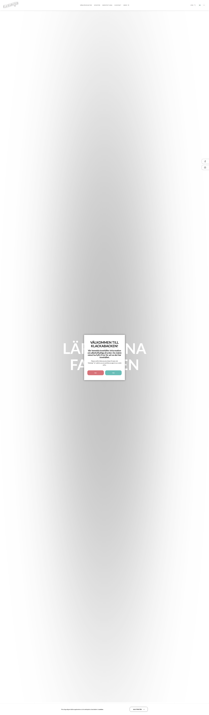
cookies (100, 709)
